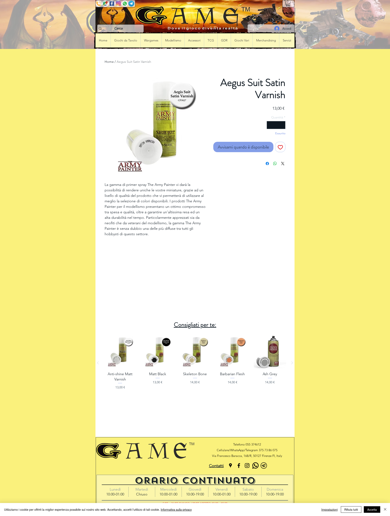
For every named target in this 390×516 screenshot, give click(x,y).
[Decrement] (270, 125)
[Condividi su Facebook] (267, 163)
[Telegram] (264, 465)
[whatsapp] (255, 465)
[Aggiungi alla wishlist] (280, 147)
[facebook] (239, 465)
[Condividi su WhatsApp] (275, 163)
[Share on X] (282, 163)
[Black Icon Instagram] (247, 465)
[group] (195, 363)
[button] (287, 3)
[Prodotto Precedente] (97, 362)
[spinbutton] (276, 125)
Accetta (372, 509)
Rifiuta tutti (351, 509)
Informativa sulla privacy (176, 509)
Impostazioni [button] (329, 509)
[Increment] (282, 125)
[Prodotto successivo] (292, 362)
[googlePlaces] (230, 465)
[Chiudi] (385, 509)
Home (109, 62)
